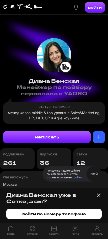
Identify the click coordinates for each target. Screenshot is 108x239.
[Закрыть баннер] (98, 195)
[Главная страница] (22, 7)
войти (95, 7)
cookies (77, 177)
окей (94, 174)
